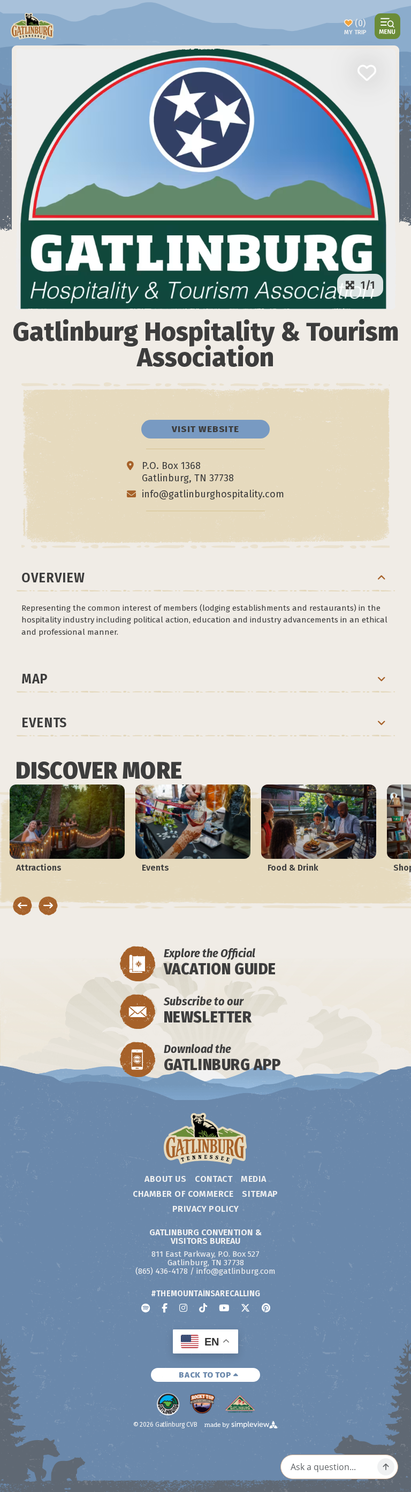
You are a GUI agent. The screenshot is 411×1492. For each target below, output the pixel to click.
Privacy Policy (205, 1209)
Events (44, 722)
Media (253, 1179)
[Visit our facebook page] (165, 1307)
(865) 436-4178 (161, 1271)
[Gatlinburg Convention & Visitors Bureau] (32, 26)
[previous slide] (22, 906)
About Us (165, 1179)
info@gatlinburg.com (236, 1271)
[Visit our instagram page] (183, 1307)
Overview (53, 578)
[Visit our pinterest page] (266, 1307)
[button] (366, 73)
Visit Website (205, 429)
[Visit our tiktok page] (203, 1307)
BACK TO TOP (206, 1375)
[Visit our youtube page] (224, 1307)
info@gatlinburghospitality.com (213, 494)
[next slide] (48, 906)
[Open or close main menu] (387, 26)
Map (34, 679)
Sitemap (260, 1194)
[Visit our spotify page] (145, 1307)
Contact (213, 1179)
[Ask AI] (385, 1466)
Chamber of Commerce (183, 1194)
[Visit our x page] (245, 1307)
